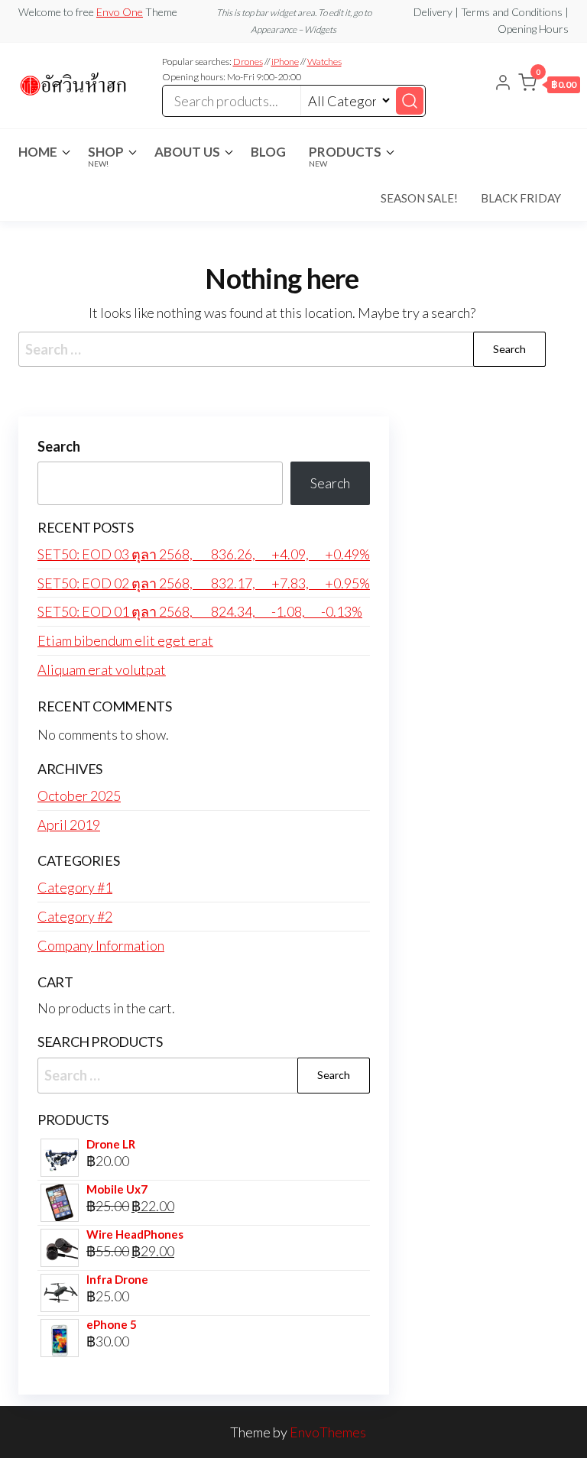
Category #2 (74, 916)
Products (345, 156)
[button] (549, 85)
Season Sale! (419, 198)
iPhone (285, 61)
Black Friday (521, 198)
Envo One (119, 11)
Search (58, 446)
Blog (268, 152)
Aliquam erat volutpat (101, 669)
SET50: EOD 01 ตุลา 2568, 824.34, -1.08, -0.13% (199, 611)
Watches (324, 61)
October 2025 (79, 795)
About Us (187, 152)
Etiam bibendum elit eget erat (125, 640)
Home (37, 152)
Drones (248, 61)
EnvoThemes (328, 1432)
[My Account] (503, 84)
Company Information (100, 945)
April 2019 (68, 824)
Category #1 (74, 887)
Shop (106, 156)
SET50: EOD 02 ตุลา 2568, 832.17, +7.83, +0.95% (203, 583)
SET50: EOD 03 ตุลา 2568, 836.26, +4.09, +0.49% (203, 554)
